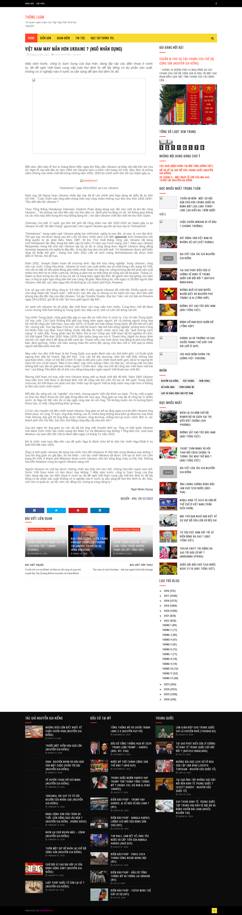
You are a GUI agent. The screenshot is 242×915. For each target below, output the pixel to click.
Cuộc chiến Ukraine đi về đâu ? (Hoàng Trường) (198, 224)
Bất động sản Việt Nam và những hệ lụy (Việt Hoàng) (197, 240)
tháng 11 (167, 673)
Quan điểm (63, 38)
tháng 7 (167, 654)
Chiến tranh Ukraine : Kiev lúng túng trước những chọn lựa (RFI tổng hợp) (130, 545)
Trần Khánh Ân (186, 387)
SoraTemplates (46, 910)
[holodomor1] (89, 180)
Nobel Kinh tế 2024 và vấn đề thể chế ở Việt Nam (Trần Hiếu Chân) (198, 504)
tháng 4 (167, 639)
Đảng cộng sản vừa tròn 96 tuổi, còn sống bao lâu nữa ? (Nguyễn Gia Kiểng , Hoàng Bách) (66, 817)
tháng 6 (167, 649)
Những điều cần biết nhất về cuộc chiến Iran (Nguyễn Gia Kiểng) (64, 731)
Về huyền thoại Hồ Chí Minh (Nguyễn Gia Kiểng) (63, 781)
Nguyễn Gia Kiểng (170, 380)
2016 (167, 590)
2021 (167, 615)
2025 (167, 694)
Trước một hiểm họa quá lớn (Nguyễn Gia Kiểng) (64, 747)
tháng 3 (167, 635)
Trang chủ (29, 3)
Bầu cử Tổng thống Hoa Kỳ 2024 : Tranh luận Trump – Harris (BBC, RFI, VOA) (131, 747)
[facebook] (216, 3)
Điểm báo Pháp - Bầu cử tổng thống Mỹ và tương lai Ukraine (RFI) (130, 876)
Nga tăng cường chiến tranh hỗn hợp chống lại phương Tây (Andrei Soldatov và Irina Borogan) (89, 543)
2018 (167, 600)
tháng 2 (167, 630)
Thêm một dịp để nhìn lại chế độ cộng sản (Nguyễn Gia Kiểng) (66, 850)
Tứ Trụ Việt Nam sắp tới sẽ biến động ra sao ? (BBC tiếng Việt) (197, 536)
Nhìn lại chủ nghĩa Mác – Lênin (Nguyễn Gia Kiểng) (65, 834)
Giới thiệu (40, 3)
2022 (167, 620)
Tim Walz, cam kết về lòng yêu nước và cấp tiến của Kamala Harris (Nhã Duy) (130, 839)
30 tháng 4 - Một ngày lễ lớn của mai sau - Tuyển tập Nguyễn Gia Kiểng (185, 178)
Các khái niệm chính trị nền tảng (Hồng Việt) (186, 166)
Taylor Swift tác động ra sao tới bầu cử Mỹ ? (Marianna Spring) (196, 552)
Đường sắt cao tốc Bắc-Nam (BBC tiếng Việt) (197, 308)
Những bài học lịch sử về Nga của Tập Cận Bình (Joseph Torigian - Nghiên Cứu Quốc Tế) (196, 765)
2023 (167, 684)
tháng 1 (167, 625)
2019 (167, 605)
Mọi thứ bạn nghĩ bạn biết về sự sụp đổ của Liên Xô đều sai (198, 518)
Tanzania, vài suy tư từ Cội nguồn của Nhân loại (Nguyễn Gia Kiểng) (64, 799)
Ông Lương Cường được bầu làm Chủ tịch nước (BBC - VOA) (197, 488)
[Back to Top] (214, 910)
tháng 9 (167, 664)
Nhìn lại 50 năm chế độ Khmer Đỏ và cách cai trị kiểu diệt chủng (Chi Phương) (196, 418)
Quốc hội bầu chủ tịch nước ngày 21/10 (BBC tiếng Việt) (198, 566)
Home (31, 38)
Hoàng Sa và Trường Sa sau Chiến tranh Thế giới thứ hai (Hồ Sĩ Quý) (197, 342)
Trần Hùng (204, 380)
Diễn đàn (45, 38)
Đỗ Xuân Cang (168, 387)
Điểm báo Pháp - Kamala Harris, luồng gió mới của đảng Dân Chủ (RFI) (130, 821)
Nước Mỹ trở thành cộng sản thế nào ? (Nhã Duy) (129, 763)
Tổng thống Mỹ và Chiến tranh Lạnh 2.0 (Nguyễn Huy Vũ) (130, 729)
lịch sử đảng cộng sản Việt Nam (177, 393)
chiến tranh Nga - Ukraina (68, 54)
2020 (167, 610)
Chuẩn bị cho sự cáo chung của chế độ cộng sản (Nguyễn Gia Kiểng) (186, 61)
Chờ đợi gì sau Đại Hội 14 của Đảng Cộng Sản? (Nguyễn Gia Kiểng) (64, 868)
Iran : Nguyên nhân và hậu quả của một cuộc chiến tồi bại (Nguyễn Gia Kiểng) (65, 765)
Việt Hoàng (188, 380)
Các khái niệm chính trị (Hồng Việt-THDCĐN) (195, 356)
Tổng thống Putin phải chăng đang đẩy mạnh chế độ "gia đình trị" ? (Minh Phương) (46, 543)
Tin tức (80, 38)
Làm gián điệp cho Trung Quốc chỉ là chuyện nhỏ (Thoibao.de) (196, 729)
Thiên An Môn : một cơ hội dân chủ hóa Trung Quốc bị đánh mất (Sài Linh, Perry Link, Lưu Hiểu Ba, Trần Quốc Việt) (187, 206)
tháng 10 (168, 668)
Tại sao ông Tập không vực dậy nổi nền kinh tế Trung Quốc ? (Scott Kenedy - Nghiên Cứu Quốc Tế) (196, 785)
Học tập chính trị (102, 38)
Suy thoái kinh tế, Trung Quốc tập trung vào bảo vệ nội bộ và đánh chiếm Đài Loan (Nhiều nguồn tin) (196, 807)
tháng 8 (167, 659)
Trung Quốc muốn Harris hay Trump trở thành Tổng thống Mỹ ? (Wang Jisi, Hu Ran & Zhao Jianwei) (130, 783)
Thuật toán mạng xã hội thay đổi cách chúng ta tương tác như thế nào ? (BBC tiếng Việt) (196, 454)
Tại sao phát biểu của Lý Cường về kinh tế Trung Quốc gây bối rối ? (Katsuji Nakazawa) (197, 276)
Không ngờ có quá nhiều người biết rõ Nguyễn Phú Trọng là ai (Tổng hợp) (196, 294)
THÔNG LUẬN (34, 17)
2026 (167, 699)
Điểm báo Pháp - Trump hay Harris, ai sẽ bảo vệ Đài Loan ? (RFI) (130, 803)
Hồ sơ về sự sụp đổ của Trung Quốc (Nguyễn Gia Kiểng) (186, 171)
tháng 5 (167, 644)
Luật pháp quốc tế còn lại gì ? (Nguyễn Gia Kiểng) (65, 884)
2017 (167, 595)
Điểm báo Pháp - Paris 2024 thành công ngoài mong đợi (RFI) (129, 857)
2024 (167, 689)
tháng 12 (168, 678)
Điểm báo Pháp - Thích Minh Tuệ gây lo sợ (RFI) (131, 892)
